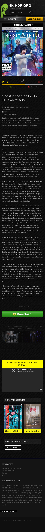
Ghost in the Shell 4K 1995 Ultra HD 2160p (12, 431)
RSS (3, 475)
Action (8, 109)
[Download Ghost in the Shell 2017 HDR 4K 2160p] (22, 318)
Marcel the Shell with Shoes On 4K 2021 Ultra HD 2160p (33, 431)
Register (4, 473)
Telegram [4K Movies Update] (11, 468)
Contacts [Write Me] (8, 471)
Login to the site (34, 19)
